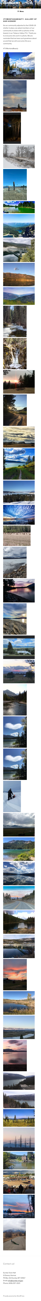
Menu (22, 11)
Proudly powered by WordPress (13, 1296)
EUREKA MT (11, 3)
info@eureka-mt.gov (15, 1281)
